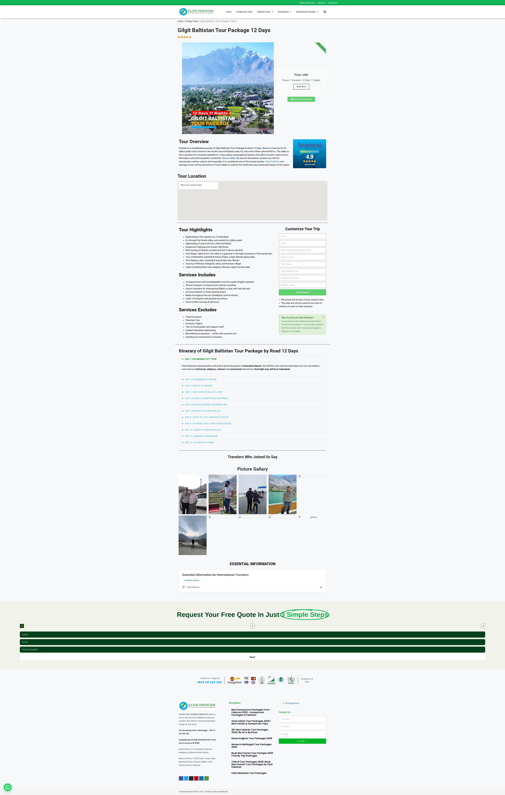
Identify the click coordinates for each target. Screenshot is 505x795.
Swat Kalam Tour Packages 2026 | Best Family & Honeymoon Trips (251, 722)
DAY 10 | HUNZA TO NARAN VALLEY (203, 430)
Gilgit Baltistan (272, 161)
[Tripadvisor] (206, 778)
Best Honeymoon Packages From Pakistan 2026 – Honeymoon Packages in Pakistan (250, 712)
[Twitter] (186, 778)
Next (252, 657)
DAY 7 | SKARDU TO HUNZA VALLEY (203, 411)
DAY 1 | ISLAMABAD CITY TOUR (200, 359)
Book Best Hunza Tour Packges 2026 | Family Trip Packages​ (252, 754)
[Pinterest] (196, 778)
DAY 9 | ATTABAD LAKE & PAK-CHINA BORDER (208, 423)
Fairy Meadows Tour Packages (249, 773)
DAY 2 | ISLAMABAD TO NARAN (200, 379)
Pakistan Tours (264, 12)
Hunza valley (228, 158)
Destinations (283, 12)
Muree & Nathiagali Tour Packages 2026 (251, 746)
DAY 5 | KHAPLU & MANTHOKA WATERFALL (207, 398)
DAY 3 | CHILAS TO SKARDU (199, 385)
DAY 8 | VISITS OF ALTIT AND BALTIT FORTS (207, 417)
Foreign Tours (191, 21)
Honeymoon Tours (244, 12)
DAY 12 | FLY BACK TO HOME (199, 442)
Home (228, 12)
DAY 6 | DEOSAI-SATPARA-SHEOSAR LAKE (206, 404)
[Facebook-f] (181, 778)
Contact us (332, 2)
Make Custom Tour (307, 2)
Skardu (265, 148)
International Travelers (306, 12)
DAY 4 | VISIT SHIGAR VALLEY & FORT (204, 392)
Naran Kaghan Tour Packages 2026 (251, 738)
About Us (321, 2)
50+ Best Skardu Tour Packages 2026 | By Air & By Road (249, 731)
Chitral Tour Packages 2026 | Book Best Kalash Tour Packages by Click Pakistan (252, 764)
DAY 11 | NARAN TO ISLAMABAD (201, 436)
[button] (324, 11)
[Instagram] (191, 778)
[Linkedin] (201, 778)
